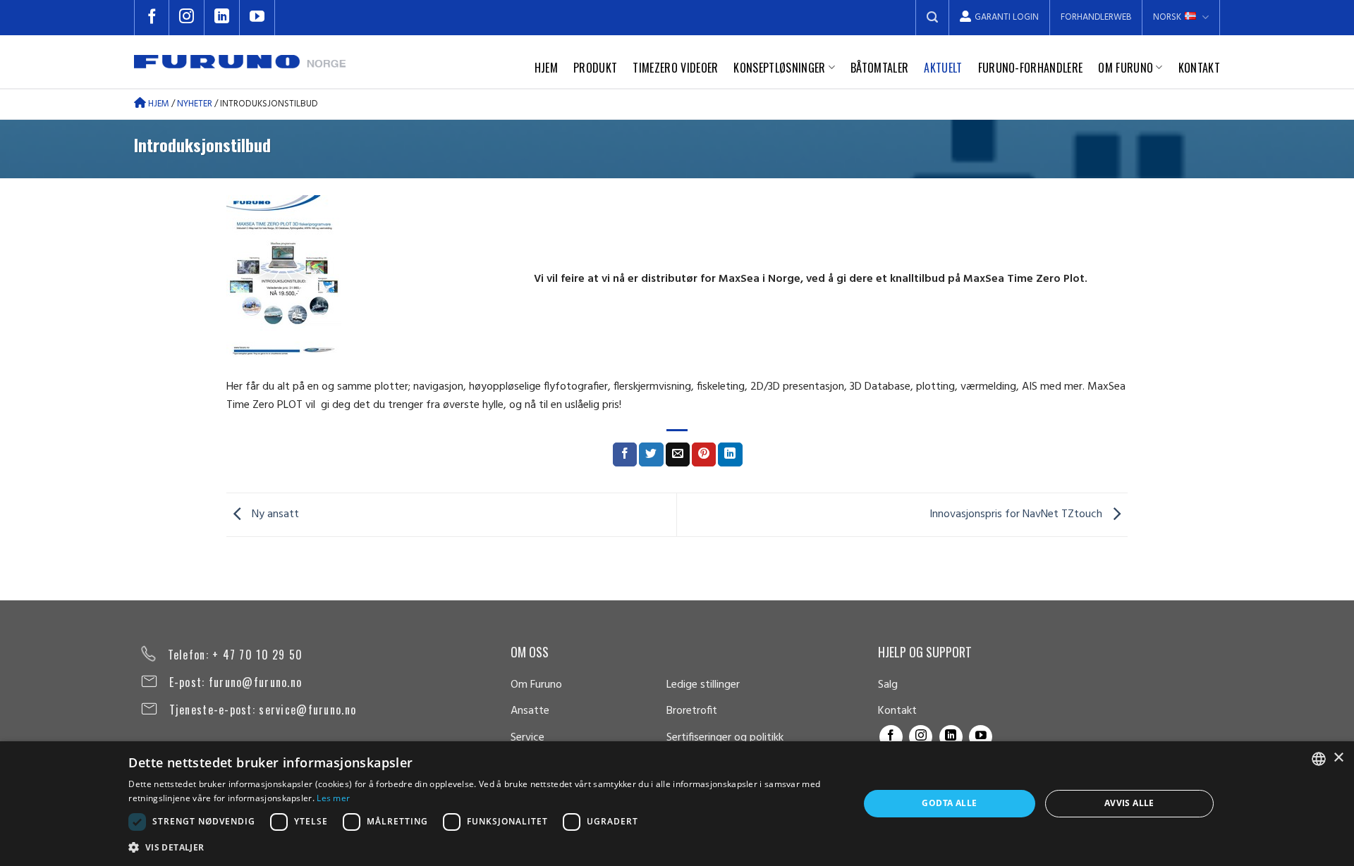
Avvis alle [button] (1129, 803)
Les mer (333, 798)
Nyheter (194, 104)
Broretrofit (691, 711)
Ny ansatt (274, 514)
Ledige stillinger (703, 685)
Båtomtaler (879, 67)
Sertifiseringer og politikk (724, 738)
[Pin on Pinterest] (704, 454)
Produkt (595, 67)
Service (527, 738)
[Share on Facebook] (625, 454)
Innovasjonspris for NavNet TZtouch (1017, 514)
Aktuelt (943, 67)
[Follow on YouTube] (257, 17)
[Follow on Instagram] (187, 17)
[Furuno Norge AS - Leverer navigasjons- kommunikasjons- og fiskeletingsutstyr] (240, 62)
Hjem (546, 67)
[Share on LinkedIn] (730, 454)
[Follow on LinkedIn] (222, 17)
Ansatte (530, 711)
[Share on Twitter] (651, 454)
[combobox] (1319, 759)
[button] (482, 847)
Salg (888, 685)
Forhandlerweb (1096, 17)
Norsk (1167, 17)
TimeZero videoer (675, 67)
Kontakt (1199, 67)
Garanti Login (1007, 17)
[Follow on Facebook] (151, 17)
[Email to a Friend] (678, 454)
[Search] (932, 17)
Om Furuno (1125, 67)
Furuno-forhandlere (1030, 67)
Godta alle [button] (949, 803)
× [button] (1338, 758)
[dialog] (677, 803)
